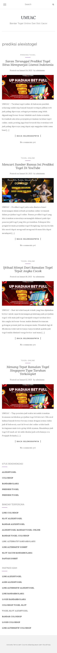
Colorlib (25, 645)
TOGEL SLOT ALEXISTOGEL (15, 611)
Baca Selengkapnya (28, 136)
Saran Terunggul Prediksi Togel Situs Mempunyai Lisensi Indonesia (27, 63)
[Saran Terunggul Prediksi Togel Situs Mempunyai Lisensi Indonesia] (28, 87)
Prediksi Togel (28, 55)
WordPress (46, 645)
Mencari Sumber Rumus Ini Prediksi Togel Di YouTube (28, 166)
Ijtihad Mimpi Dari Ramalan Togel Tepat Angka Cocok (28, 269)
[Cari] (53, 5)
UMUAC (28, 18)
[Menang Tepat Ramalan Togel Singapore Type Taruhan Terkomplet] (28, 396)
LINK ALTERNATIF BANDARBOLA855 (18, 541)
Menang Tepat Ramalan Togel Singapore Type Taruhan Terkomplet (28, 370)
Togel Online (28, 158)
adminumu (40, 70)
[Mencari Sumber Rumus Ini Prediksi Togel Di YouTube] (28, 190)
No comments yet (28, 142)
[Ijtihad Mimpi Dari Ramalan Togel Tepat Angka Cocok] (28, 293)
